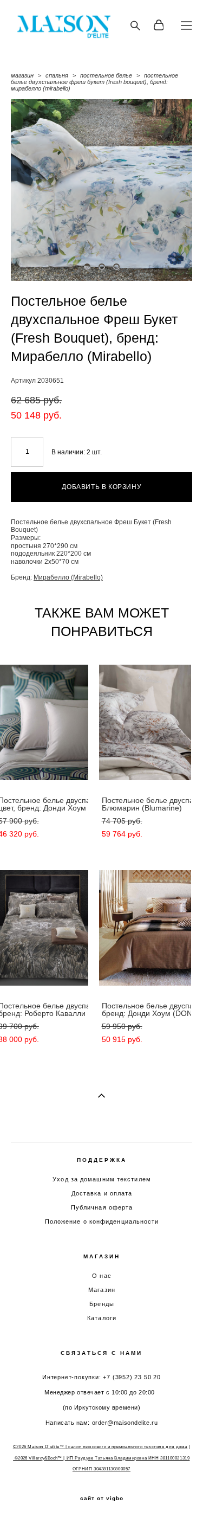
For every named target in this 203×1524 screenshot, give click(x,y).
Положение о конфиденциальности (102, 1221)
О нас (102, 1275)
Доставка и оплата (102, 1193)
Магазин (101, 1290)
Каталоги (101, 1318)
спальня (56, 75)
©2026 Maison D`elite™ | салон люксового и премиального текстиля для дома (100, 1446)
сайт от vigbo (101, 1498)
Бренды (101, 1304)
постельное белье (106, 75)
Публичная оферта (102, 1207)
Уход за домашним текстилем (102, 1179)
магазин (22, 75)
